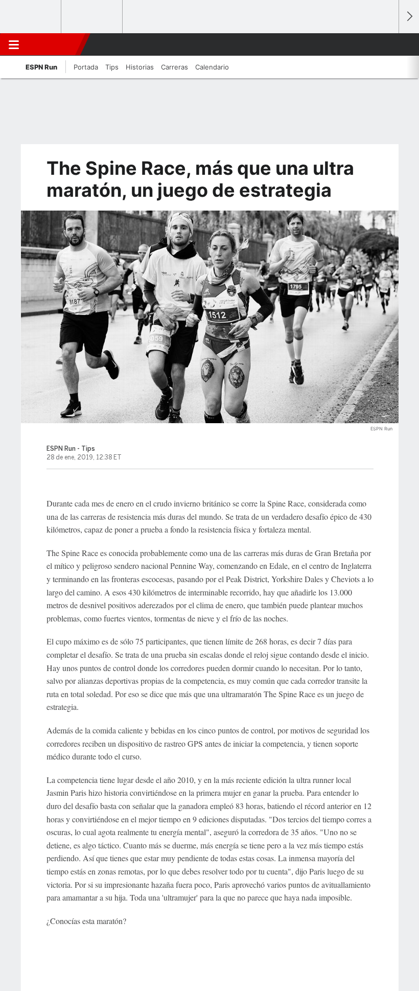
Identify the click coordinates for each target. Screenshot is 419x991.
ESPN (52, 44)
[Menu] (14, 44)
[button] (385, 44)
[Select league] (31, 17)
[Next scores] (409, 16)
